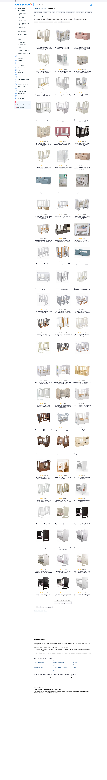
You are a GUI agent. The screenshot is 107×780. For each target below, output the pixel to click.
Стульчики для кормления (23, 31)
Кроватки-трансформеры (58, 662)
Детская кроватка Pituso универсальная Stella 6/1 (63, 335)
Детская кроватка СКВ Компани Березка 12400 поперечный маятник (82, 335)
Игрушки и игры (21, 67)
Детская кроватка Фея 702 (62, 383)
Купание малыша (21, 81)
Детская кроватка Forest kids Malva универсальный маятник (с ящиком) (63, 95)
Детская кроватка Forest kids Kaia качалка (43, 168)
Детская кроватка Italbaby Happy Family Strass (63, 168)
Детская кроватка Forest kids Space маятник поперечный (82, 548)
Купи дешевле (20, 107)
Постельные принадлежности (24, 53)
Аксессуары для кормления (24, 79)
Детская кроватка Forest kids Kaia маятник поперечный (43, 501)
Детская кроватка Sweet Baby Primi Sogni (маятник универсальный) (82, 289)
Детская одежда (21, 62)
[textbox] (51, 4)
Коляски (19, 55)
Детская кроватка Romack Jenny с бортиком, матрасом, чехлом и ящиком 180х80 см (82, 48)
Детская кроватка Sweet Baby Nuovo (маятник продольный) (82, 193)
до (41, 19)
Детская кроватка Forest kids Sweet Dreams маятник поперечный (82, 595)
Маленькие (21, 17)
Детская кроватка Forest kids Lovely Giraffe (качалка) (63, 524)
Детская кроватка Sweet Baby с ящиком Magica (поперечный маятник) (48, 681)
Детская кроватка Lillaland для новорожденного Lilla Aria (63, 144)
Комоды (20, 32)
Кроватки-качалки (23, 13)
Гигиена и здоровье (22, 74)
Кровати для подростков (23, 36)
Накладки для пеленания (23, 34)
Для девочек (22, 27)
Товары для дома (21, 95)
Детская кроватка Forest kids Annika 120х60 (63, 72)
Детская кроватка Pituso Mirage (43, 289)
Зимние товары (21, 72)
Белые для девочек (79, 12)
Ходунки (20, 45)
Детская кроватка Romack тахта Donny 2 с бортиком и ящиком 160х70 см (82, 264)
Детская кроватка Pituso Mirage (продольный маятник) (63, 312)
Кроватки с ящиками (23, 21)
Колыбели (75, 662)
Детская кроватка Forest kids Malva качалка (43, 72)
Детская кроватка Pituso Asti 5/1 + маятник (43, 264)
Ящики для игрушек (22, 42)
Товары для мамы (21, 86)
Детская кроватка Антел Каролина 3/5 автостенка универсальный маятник (62, 406)
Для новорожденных (23, 14)
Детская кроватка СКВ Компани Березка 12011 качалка (44, 359)
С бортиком (21, 24)
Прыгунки (75, 669)
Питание (19, 77)
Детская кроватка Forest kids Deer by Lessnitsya (63, 478)
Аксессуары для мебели (23, 50)
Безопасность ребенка (23, 84)
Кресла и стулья (21, 49)
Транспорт (20, 60)
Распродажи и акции (22, 101)
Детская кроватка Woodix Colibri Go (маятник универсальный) (43, 120)
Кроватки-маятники (23, 11)
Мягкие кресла (56, 669)
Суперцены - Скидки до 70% (23, 104)
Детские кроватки (22, 10)
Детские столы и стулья (23, 40)
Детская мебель (21, 8)
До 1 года (21, 16)
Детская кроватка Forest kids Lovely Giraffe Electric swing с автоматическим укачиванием (63, 548)
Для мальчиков (22, 28)
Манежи (20, 39)
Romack (41, 610)
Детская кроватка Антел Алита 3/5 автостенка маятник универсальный (82, 217)
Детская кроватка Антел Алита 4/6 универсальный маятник (62, 48)
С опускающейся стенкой (24, 23)
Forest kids (36, 610)
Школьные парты (37, 669)
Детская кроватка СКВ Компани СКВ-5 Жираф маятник (62, 241)
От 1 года (21, 18)
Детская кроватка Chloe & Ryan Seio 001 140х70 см (82, 383)
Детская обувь (21, 65)
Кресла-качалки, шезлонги (23, 37)
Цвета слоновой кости (60, 12)
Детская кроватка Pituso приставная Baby (43, 312)
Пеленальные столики (38, 667)
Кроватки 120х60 (22, 20)
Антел (45, 610)
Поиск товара (35, 4)
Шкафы (19, 47)
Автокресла (20, 58)
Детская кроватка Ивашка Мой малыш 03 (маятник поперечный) (63, 430)
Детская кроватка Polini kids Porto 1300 (43, 430)
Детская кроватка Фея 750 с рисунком (43, 383)
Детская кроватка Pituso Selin (63, 217)
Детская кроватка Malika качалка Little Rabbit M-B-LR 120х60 (43, 95)
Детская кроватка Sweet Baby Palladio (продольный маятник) (43, 217)
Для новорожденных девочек (90, 12)
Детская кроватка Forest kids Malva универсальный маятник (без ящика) (43, 48)
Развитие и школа (21, 93)
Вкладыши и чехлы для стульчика (60, 667)
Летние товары (21, 98)
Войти (91, 5)
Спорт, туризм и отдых (22, 70)
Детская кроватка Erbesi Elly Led (62, 191)
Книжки (19, 88)
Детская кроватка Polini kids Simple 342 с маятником (43, 241)
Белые (53, 12)
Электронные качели (22, 44)
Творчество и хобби (22, 91)
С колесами (21, 26)
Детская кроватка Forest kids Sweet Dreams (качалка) (63, 572)
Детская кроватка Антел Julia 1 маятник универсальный (82, 72)
